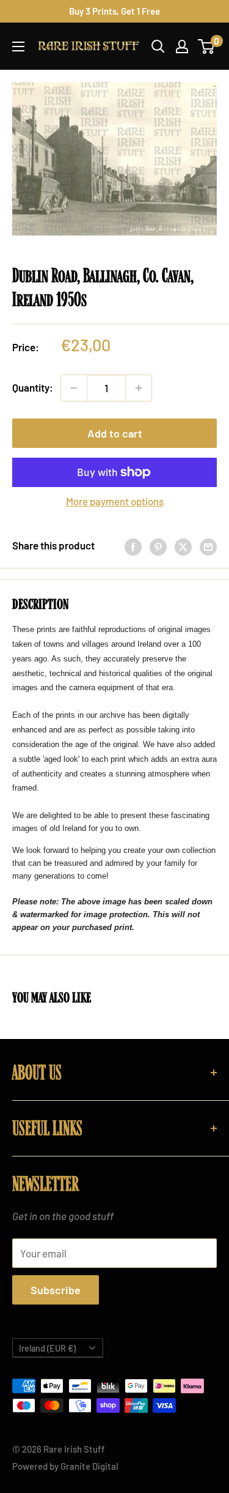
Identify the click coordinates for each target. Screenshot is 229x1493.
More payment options (115, 501)
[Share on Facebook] (133, 546)
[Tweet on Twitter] (183, 546)
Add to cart (114, 433)
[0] (206, 46)
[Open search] (158, 46)
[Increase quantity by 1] (138, 388)
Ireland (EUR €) (47, 1348)
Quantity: (32, 387)
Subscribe (56, 1290)
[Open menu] (18, 46)
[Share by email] (208, 546)
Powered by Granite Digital (65, 1466)
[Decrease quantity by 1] (74, 388)
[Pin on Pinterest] (158, 546)
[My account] (182, 46)
